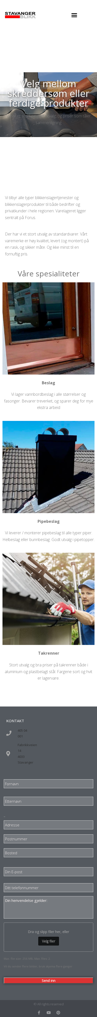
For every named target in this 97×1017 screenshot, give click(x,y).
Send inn (48, 980)
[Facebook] (39, 1013)
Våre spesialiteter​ (49, 273)
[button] (74, 15)
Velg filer (48, 941)
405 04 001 (22, 733)
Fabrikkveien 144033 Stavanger (27, 754)
